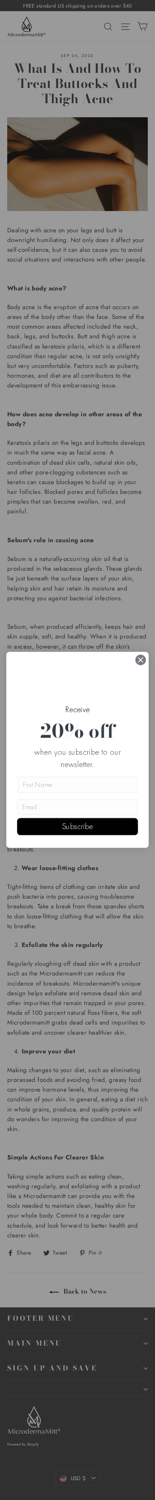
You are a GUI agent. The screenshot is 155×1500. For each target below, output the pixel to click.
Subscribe (77, 827)
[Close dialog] (140, 660)
